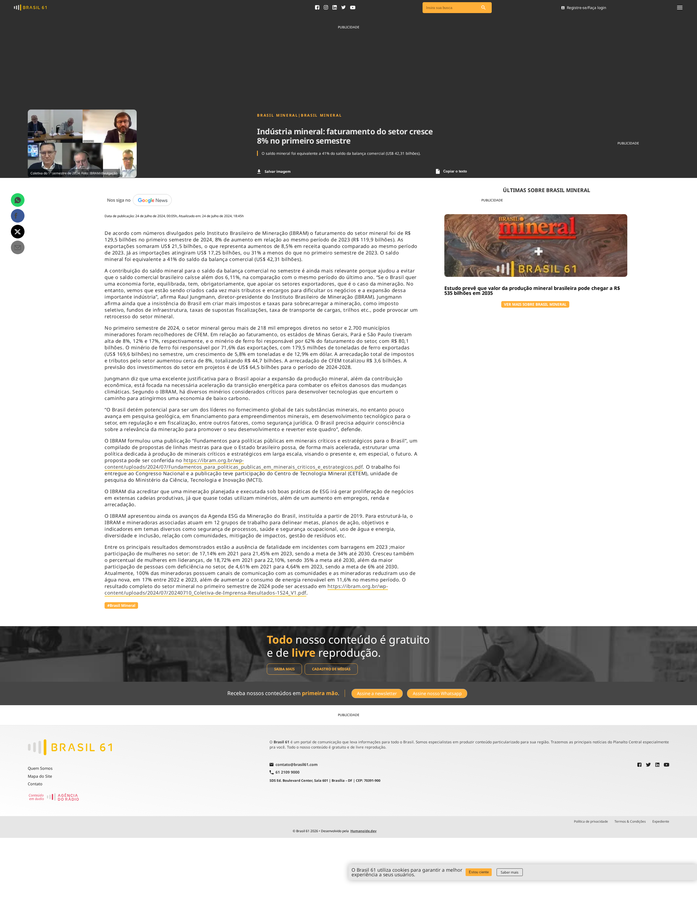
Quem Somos (40, 768)
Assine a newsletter (377, 693)
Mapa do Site (40, 776)
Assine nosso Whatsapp (437, 693)
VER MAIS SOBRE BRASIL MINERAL (535, 304)
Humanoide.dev (363, 831)
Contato (35, 783)
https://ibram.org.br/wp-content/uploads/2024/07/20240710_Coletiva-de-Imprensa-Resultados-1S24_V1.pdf (246, 589)
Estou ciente (479, 872)
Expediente (660, 821)
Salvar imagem (278, 171)
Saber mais (509, 872)
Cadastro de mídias (331, 668)
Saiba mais (284, 668)
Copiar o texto (455, 171)
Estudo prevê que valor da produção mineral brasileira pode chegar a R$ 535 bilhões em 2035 (532, 290)
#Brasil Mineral (121, 605)
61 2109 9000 (287, 772)
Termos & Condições (630, 821)
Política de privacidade (591, 821)
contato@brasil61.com (297, 765)
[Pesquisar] (483, 7)
